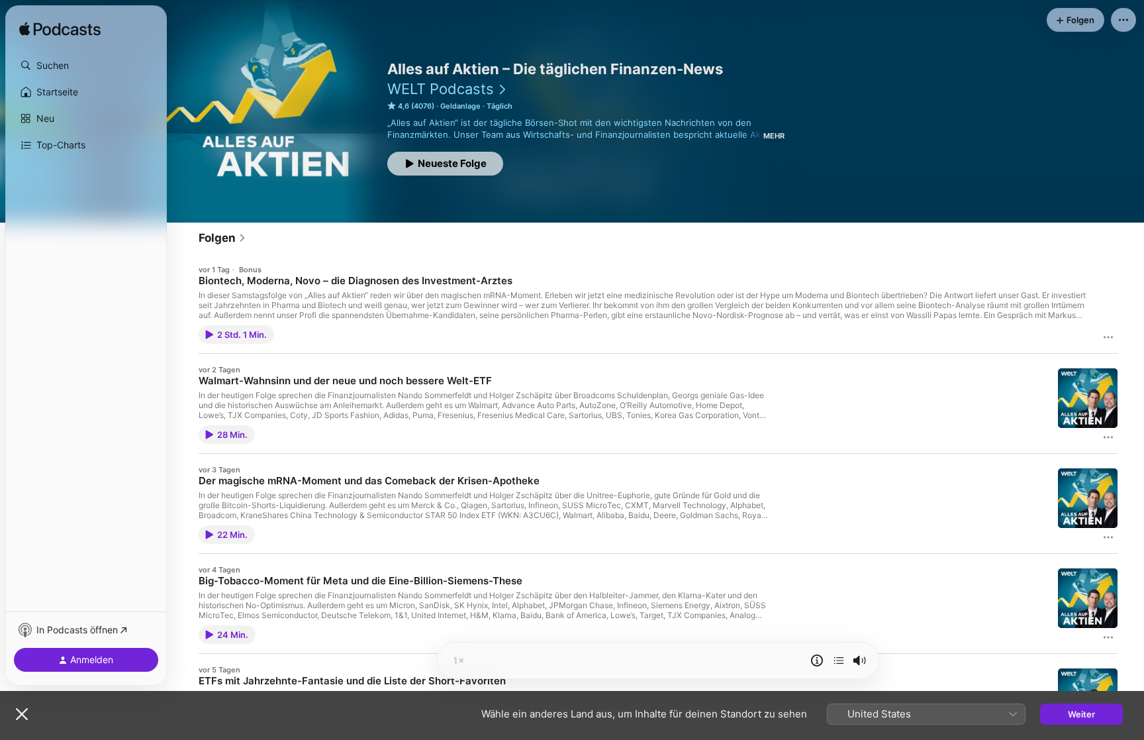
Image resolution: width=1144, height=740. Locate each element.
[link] (222, 238)
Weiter (1081, 714)
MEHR (774, 135)
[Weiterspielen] (839, 660)
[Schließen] (22, 714)
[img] (60, 29)
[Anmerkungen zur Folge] (817, 660)
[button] (86, 65)
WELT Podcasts (440, 88)
